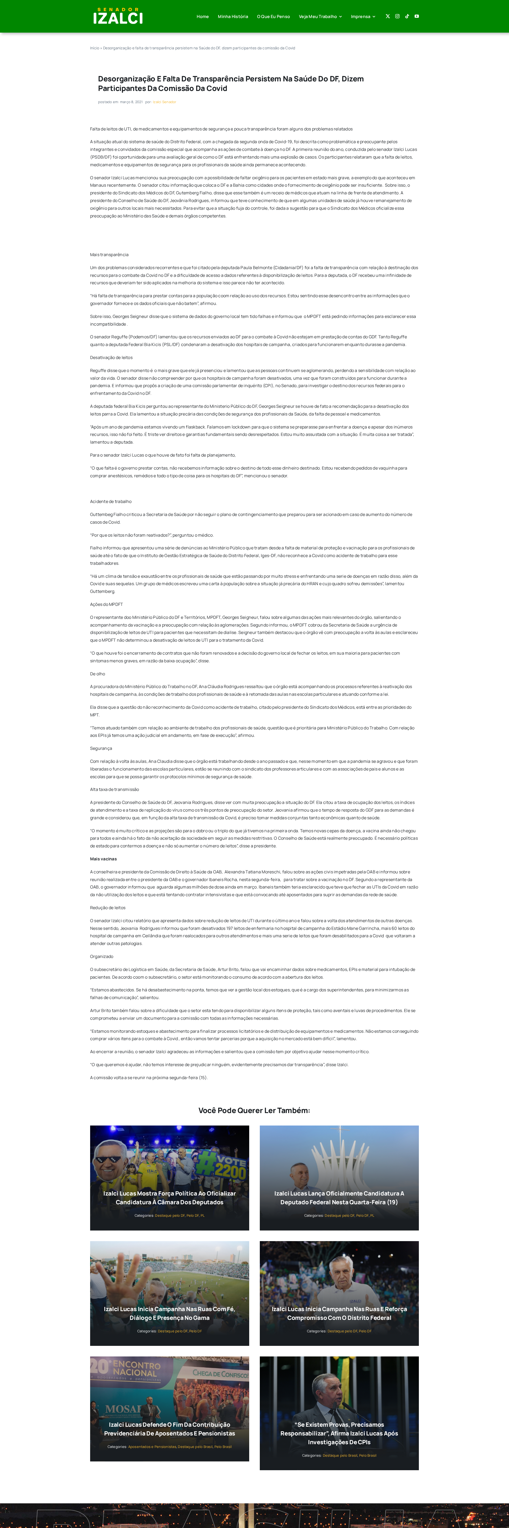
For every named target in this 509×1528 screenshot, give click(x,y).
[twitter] (388, 16)
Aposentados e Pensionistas (152, 1446)
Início (94, 47)
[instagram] (397, 16)
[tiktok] (407, 16)
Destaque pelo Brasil (195, 1446)
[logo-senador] (118, 7)
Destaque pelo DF (170, 1215)
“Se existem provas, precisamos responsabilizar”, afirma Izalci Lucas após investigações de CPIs (339, 1433)
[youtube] (417, 16)
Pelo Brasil (223, 1446)
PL (203, 1215)
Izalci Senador (164, 101)
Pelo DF (193, 1215)
